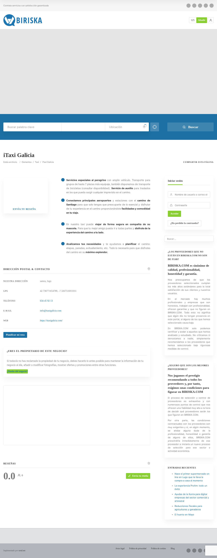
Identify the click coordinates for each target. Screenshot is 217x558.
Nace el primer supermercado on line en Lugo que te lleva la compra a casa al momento (192, 477)
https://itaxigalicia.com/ (51, 320)
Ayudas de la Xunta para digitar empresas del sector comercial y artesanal (192, 497)
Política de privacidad (137, 548)
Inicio (14, 162)
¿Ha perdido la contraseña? (184, 223)
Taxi (37, 162)
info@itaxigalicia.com (50, 310)
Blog (173, 548)
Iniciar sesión (175, 180)
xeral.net (21, 550)
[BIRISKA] (22, 20)
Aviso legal (119, 548)
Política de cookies (158, 548)
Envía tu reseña (140, 476)
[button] (211, 20)
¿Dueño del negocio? (17, 371)
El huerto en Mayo (184, 514)
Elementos (27, 162)
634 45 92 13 (46, 301)
